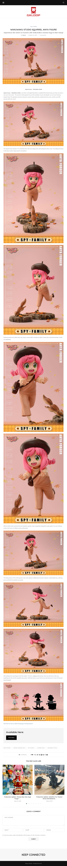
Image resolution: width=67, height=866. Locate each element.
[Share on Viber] (45, 755)
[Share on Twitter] (35, 755)
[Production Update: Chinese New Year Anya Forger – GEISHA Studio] (18, 780)
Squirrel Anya (41, 747)
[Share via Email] (47, 755)
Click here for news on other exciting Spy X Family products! (18, 723)
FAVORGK (11, 738)
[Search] (63, 2)
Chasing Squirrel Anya (19, 747)
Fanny (24, 35)
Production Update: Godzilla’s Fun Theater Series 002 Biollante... (49, 797)
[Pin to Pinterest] (37, 755)
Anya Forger (7, 747)
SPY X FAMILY (31, 747)
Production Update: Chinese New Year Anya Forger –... (17, 797)
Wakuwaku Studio (52, 747)
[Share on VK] (39, 755)
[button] (4, 784)
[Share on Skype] (43, 755)
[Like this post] (32, 755)
